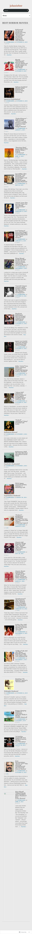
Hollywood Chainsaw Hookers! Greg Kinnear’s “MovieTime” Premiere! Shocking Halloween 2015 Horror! (20, 35)
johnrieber (16, 5)
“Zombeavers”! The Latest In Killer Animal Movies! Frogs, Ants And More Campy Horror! (20, 602)
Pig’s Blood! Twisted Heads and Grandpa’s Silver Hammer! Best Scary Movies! (20, 795)
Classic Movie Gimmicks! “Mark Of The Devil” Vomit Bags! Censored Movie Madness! (21, 574)
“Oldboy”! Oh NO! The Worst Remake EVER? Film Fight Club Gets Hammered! (21, 653)
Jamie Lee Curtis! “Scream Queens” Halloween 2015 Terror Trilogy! (21, 343)
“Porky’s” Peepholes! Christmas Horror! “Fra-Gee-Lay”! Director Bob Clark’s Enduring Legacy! (21, 519)
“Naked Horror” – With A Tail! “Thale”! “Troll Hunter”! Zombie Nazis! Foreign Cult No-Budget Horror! (21, 122)
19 (7, 774)
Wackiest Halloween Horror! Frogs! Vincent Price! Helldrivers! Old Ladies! (20, 317)
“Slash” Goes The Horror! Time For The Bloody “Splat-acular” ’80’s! (21, 205)
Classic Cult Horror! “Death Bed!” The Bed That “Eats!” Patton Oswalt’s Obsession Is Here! (20, 546)
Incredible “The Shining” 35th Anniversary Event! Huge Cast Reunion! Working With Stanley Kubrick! (21, 178)
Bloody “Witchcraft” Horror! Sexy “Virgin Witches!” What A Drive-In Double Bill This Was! (21, 64)
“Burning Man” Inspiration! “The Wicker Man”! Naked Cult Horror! (21, 150)
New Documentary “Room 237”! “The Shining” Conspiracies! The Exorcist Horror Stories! (21, 765)
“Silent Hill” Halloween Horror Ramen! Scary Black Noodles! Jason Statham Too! (20, 396)
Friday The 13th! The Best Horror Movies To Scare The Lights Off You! (21, 627)
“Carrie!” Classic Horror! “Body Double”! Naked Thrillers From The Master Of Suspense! (21, 289)
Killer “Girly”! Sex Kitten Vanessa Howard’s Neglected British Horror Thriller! (21, 368)
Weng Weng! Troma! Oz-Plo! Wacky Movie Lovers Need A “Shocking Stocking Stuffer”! (21, 262)
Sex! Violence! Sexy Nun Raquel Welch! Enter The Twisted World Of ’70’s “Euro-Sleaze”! (21, 234)
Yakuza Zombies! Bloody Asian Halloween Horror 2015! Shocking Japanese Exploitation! (15, 93)
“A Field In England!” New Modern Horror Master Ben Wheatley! (20, 739)
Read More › (9, 55)
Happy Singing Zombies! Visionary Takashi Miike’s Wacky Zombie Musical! (21, 714)
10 (7, 528)
